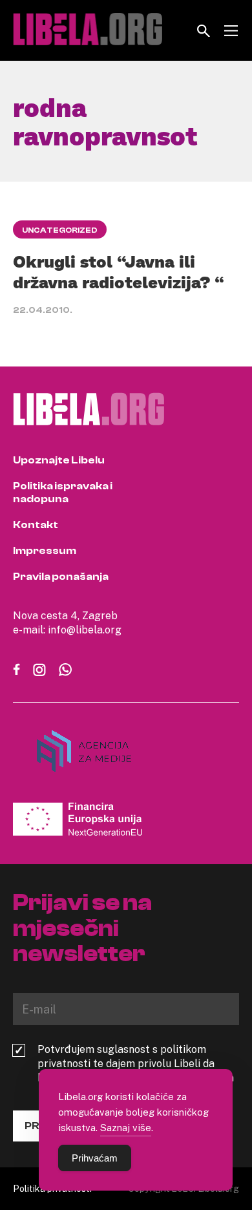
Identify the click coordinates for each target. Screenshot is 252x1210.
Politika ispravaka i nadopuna (62, 492)
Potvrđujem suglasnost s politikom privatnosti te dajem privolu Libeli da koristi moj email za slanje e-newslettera (135, 1063)
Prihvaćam (95, 1157)
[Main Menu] (231, 30)
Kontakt (35, 525)
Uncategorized (60, 230)
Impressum (44, 551)
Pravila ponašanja (61, 576)
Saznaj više (125, 1127)
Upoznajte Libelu (59, 460)
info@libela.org (84, 629)
